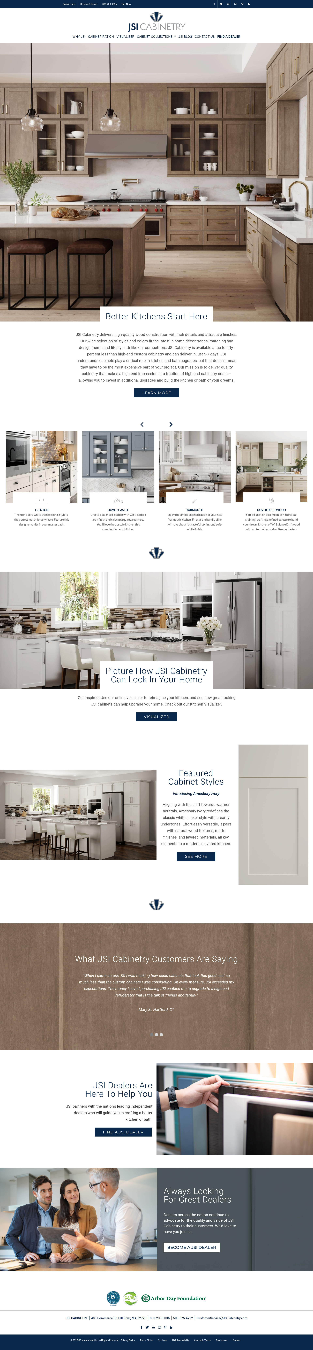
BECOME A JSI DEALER (191, 1247)
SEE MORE (196, 856)
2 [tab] (156, 1034)
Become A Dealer (88, 4)
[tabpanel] (156, 993)
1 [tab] (151, 1034)
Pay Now (126, 4)
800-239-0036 (109, 4)
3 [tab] (161, 1034)
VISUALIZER (156, 716)
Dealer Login (69, 4)
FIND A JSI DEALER (123, 1132)
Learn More (156, 393)
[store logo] (156, 22)
